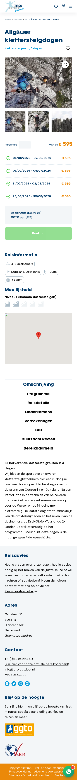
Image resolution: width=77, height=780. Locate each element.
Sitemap (14, 775)
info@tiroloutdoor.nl (20, 669)
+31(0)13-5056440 (19, 659)
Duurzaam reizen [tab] (38, 439)
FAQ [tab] (38, 430)
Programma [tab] (38, 394)
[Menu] (70, 6)
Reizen (18, 19)
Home (8, 19)
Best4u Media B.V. (56, 775)
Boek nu (38, 233)
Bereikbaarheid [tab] (38, 448)
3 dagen (36, 48)
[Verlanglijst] (56, 6)
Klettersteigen (15, 48)
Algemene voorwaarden (49, 771)
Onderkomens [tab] (38, 412)
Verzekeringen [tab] (38, 421)
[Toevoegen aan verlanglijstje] (67, 48)
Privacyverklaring (20, 771)
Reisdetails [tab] (38, 403)
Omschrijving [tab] (38, 385)
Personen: (11, 145)
